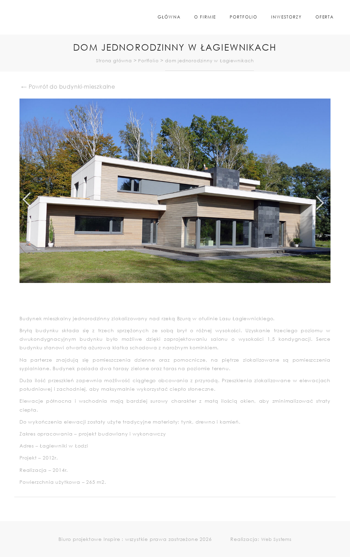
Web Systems (276, 539)
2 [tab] (176, 301)
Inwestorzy (286, 17)
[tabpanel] (175, 191)
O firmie (205, 17)
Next (335, 201)
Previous (14, 201)
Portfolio (243, 17)
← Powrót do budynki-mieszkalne (68, 86)
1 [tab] (169, 301)
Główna (169, 17)
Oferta (324, 17)
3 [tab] (183, 301)
